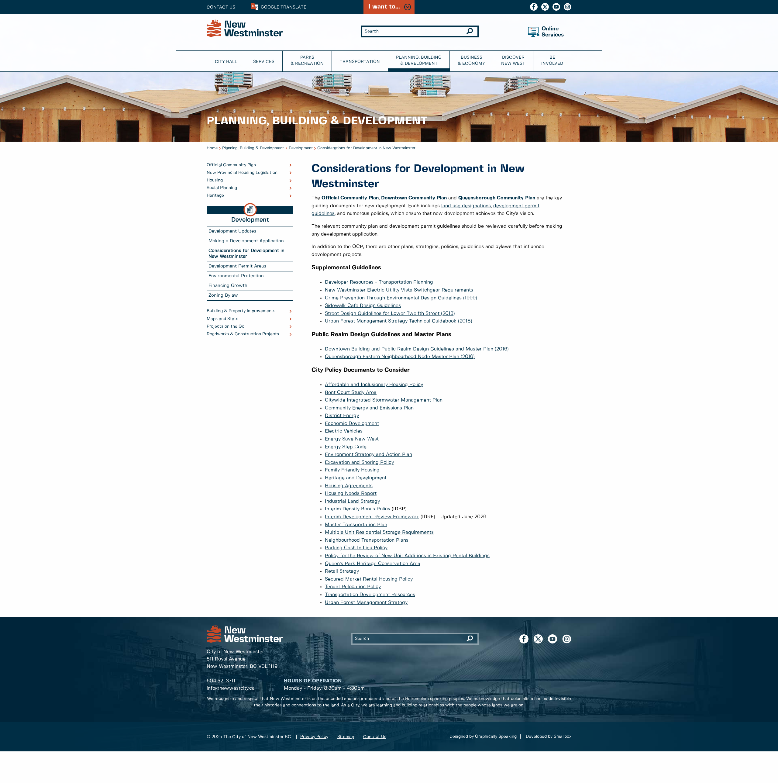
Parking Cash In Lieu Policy (356, 548)
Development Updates (232, 231)
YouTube (556, 7)
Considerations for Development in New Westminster (366, 148)
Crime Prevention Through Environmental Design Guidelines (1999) (401, 298)
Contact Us (221, 7)
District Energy (342, 415)
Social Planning (222, 188)
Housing (215, 180)
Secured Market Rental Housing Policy (369, 579)
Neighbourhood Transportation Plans (366, 540)
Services (263, 62)
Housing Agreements (349, 486)
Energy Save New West (352, 439)
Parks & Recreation (307, 60)
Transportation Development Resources (370, 594)
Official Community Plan (231, 165)
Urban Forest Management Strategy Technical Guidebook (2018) (398, 321)
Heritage (215, 195)
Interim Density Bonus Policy (357, 509)
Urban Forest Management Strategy (366, 602)
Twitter (545, 7)
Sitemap (345, 737)
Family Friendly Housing (352, 470)
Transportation (360, 62)
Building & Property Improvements (241, 311)
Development (301, 148)
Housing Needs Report (351, 493)
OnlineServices (553, 32)
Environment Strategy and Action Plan (368, 454)
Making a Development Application (246, 241)
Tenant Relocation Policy (353, 587)
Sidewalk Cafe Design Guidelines (363, 305)
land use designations (466, 206)
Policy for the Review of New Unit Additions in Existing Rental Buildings (407, 556)
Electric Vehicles (344, 431)
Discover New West (513, 60)
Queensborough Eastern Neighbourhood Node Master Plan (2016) (400, 356)
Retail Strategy (342, 571)
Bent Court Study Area (351, 392)
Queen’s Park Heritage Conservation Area (372, 563)
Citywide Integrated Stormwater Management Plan (383, 400)
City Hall (226, 62)
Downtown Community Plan (414, 198)
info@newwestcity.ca (231, 688)
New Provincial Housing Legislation (242, 173)
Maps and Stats (222, 319)
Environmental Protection (236, 276)
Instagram (567, 7)
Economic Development (352, 423)
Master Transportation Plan (356, 525)
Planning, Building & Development (419, 60)
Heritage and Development (356, 478)
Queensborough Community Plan (496, 198)
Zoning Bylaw (223, 295)
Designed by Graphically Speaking (483, 736)
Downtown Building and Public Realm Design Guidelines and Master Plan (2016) (417, 349)
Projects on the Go (225, 326)
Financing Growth (227, 286)
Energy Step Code (346, 447)
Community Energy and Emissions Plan (369, 408)
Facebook (534, 7)
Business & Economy (471, 60)
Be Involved (552, 60)
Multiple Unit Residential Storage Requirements (379, 532)
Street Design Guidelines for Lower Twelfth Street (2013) (390, 313)
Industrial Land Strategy (352, 501)
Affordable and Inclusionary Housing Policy (374, 384)
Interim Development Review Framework (372, 517)
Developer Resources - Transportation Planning (379, 282)
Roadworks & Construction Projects (243, 334)
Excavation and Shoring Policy (359, 462)
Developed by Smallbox (548, 736)
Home (212, 148)
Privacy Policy (314, 737)
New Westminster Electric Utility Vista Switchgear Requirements (399, 290)
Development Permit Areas (237, 266)
